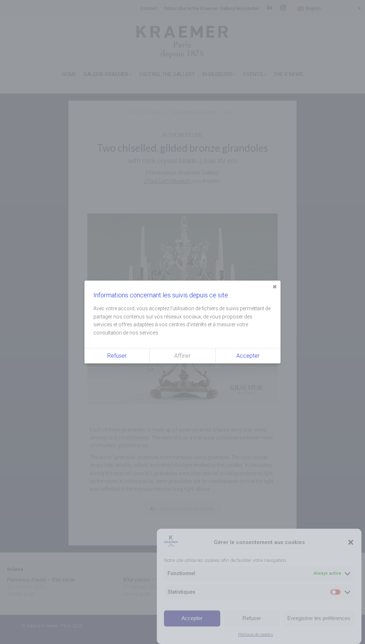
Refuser (251, 618)
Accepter (191, 618)
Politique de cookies (255, 634)
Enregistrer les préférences (318, 618)
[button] (350, 542)
